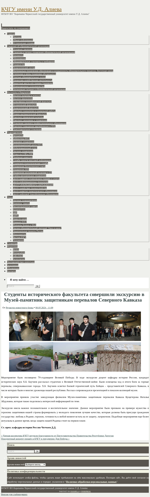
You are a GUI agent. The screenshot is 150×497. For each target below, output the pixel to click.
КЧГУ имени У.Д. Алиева (31, 9)
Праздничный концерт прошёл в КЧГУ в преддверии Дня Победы (35, 438)
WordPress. (86, 491)
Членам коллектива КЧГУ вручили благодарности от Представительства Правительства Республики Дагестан (57, 435)
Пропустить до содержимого (15, 28)
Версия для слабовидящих (14, 494)
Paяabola (74, 491)
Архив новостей (15, 464)
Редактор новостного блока (19, 307)
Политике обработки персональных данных (91, 481)
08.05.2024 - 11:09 (44, 307)
